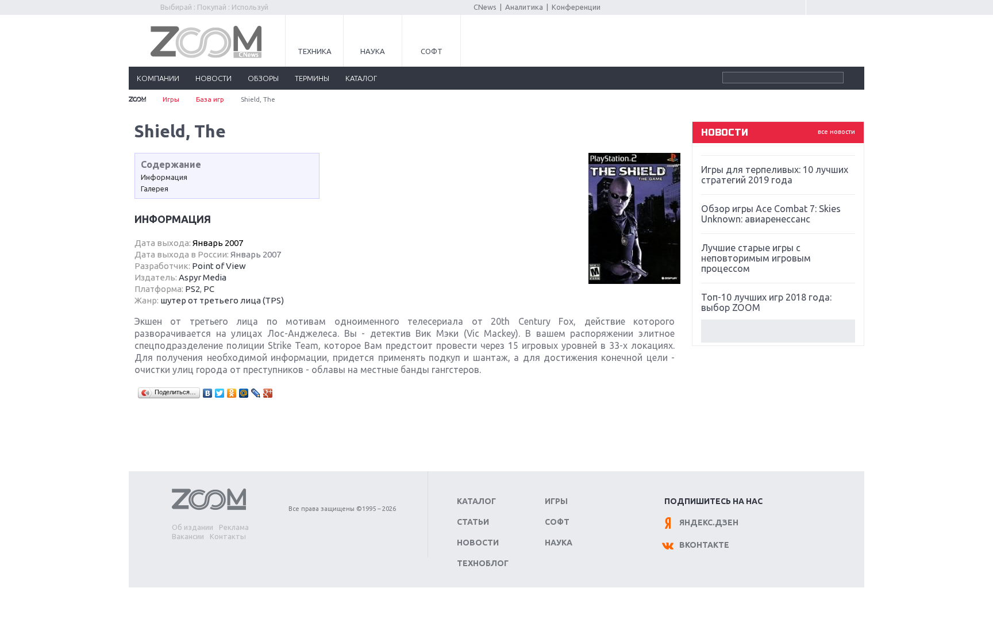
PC (208, 289)
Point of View (219, 266)
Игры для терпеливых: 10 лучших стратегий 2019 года (774, 174)
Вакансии (188, 536)
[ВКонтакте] (208, 393)
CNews (485, 7)
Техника (315, 51)
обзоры (263, 78)
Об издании (192, 527)
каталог (361, 78)
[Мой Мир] (244, 393)
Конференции (576, 7)
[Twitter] (220, 393)
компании (158, 78)
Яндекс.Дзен (708, 522)
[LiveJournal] (256, 393)
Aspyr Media (202, 277)
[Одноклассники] (232, 393)
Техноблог (483, 563)
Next (778, 331)
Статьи (473, 521)
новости (213, 78)
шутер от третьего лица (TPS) (222, 300)
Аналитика (524, 7)
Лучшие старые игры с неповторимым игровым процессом (756, 258)
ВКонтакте (704, 544)
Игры (171, 99)
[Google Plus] (268, 393)
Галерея (154, 188)
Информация (164, 177)
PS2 (192, 289)
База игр (210, 99)
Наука (372, 51)
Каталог (476, 501)
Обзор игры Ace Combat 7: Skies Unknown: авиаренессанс (771, 213)
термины (312, 78)
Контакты (228, 536)
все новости (836, 131)
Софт (431, 51)
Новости (478, 542)
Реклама (234, 527)
